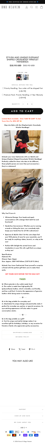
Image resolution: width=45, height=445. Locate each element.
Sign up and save (22, 416)
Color (22, 72)
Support (22, 409)
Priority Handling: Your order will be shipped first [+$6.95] (23, 89)
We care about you (22, 422)
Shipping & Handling (22, 332)
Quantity (16, 104)
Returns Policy (22, 337)
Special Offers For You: (22, 85)
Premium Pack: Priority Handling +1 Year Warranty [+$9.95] (23, 96)
